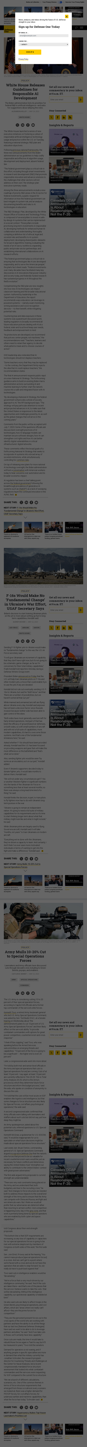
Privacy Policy (23, 59)
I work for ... (23, 41)
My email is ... (24, 32)
